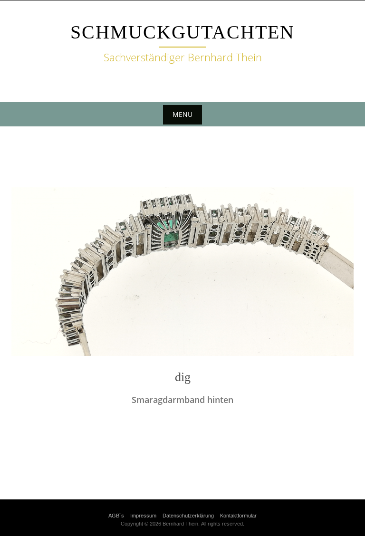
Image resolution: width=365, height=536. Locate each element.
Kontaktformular (238, 515)
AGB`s (116, 515)
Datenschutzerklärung (188, 515)
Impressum (143, 515)
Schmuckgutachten (182, 32)
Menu (182, 114)
